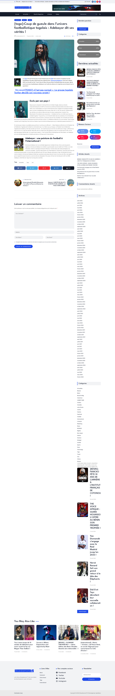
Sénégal (79, 440)
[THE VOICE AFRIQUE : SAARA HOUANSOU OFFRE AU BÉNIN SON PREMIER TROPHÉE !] (81, 84)
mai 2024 (79, 261)
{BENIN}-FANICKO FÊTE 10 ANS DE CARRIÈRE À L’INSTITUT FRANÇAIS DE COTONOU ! (88, 160)
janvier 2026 (80, 217)
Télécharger (83, 29)
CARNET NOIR (80, 400)
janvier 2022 (80, 327)
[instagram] (100, 2)
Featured (79, 414)
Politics (79, 435)
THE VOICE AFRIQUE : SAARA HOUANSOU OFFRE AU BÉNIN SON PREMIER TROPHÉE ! (87, 164)
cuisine (79, 409)
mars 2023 (80, 294)
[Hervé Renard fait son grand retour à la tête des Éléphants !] (81, 106)
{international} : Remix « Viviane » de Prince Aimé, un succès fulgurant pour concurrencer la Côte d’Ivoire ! (90, 647)
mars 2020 (80, 374)
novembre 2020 (81, 360)
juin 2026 (79, 205)
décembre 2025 (81, 219)
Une (78, 456)
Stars (78, 447)
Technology (80, 449)
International (80, 419)
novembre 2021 (81, 332)
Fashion (79, 412)
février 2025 (80, 240)
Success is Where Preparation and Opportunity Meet (42, 645)
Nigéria (79, 430)
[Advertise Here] (76, 8)
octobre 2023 (80, 278)
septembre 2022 (81, 308)
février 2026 (80, 214)
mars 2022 (80, 323)
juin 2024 (79, 259)
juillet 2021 (80, 341)
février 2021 (80, 353)
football (79, 416)
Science (79, 437)
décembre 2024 (81, 245)
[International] (89, 55)
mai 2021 (79, 346)
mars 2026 (80, 212)
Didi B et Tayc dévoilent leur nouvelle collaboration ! (93, 115)
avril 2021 (79, 348)
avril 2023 (79, 292)
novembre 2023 (81, 276)
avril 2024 (79, 264)
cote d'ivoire (80, 407)
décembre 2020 (81, 358)
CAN (52, 78)
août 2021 (79, 339)
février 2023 (80, 297)
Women (79, 461)
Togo (30, 20)
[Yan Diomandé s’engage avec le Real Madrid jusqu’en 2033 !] (81, 95)
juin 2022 (79, 316)
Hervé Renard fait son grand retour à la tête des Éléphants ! (93, 104)
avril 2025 (79, 236)
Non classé (80, 433)
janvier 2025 (80, 243)
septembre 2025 (81, 226)
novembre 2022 (81, 304)
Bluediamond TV (21, 36)
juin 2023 (79, 287)
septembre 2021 (81, 337)
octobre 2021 (80, 334)
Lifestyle (79, 421)
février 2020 (80, 377)
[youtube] (97, 2)
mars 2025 (80, 238)
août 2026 (79, 200)
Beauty (79, 390)
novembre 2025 (81, 222)
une (33, 162)
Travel (78, 454)
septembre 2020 (81, 365)
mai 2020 (79, 372)
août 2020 (79, 367)
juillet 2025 (80, 231)
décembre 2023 (81, 273)
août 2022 (79, 311)
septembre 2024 (81, 252)
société (79, 442)
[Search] (96, 14)
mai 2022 (79, 318)
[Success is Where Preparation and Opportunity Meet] (46, 633)
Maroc (78, 426)
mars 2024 (80, 266)
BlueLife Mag (80, 395)
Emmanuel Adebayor (56, 80)
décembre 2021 (81, 330)
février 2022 (80, 325)
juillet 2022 (80, 313)
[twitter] (95, 2)
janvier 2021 (80, 355)
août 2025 (79, 229)
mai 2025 (79, 233)
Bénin (78, 393)
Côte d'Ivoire (43, 677)
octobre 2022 (80, 306)
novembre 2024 (81, 247)
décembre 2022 (81, 301)
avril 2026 (79, 210)
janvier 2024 (80, 271)
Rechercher (79, 144)
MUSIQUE (79, 428)
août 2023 (79, 283)
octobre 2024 (80, 250)
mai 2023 (79, 290)
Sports (24, 20)
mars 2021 (79, 351)
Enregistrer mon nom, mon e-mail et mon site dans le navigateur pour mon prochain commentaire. (36, 241)
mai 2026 (79, 207)
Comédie (79, 405)
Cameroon (42, 675)
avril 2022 (79, 320)
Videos (79, 459)
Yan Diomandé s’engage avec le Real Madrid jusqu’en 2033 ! (93, 94)
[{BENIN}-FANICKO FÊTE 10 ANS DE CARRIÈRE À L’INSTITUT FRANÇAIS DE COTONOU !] (81, 73)
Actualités (17, 20)
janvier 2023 (80, 299)
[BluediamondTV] (23, 8)
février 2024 (80, 268)
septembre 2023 (81, 280)
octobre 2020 (80, 363)
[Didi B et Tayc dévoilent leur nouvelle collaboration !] (81, 117)
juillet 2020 (80, 370)
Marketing (79, 423)
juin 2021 (79, 344)
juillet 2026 (80, 203)
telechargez (83, 611)
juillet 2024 (80, 257)
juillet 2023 (80, 285)
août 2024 (79, 254)
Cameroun (79, 398)
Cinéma (79, 402)
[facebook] (93, 2)
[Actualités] (89, 41)
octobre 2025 (80, 224)
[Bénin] (89, 48)
